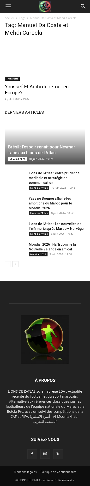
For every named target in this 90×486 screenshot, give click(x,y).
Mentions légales (25, 472)
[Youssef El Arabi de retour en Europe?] (45, 61)
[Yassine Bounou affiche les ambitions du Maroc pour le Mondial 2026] (14, 203)
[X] (58, 454)
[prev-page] (8, 264)
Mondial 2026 (17, 159)
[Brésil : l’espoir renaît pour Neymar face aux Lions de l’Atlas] (45, 142)
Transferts (12, 78)
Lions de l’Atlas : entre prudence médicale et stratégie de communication (54, 178)
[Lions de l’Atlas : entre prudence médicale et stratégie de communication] (14, 178)
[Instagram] (45, 454)
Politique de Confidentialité (58, 472)
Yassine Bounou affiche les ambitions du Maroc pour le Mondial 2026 (50, 203)
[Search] (83, 6)
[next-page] (15, 264)
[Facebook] (32, 454)
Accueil (9, 18)
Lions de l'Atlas (39, 187)
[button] (8, 6)
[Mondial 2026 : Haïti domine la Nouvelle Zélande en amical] (14, 249)
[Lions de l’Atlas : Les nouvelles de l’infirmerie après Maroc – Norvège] (14, 228)
